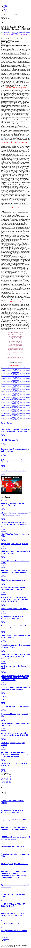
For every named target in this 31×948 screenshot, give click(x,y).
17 (1, 781)
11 (2, 779)
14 (7, 779)
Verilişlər (5, 6)
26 (4, 783)
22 (9, 781)
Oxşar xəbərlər (6, 423)
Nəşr (4, 10)
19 (4, 781)
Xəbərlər (5, 5)
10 (1, 779)
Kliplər (5, 9)
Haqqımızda (6, 939)
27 (6, 783)
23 (10, 781)
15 (9, 779)
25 (3, 783)
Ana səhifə (5, 3)
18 (3, 781)
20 (6, 781)
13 (6, 779)
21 (7, 781)
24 (1, 783)
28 (7, 783)
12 (4, 779)
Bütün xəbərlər (4, 500)
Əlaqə (4, 940)
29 (9, 783)
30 (10, 783)
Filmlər (5, 7)
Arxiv (4, 11)
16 (10, 779)
